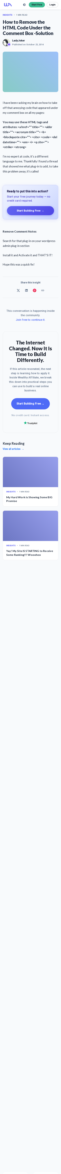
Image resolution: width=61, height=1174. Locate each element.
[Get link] (42, 290)
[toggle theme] (24, 4)
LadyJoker (18, 40)
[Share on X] (18, 290)
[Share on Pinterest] (34, 290)
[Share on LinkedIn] (26, 290)
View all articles (13, 449)
